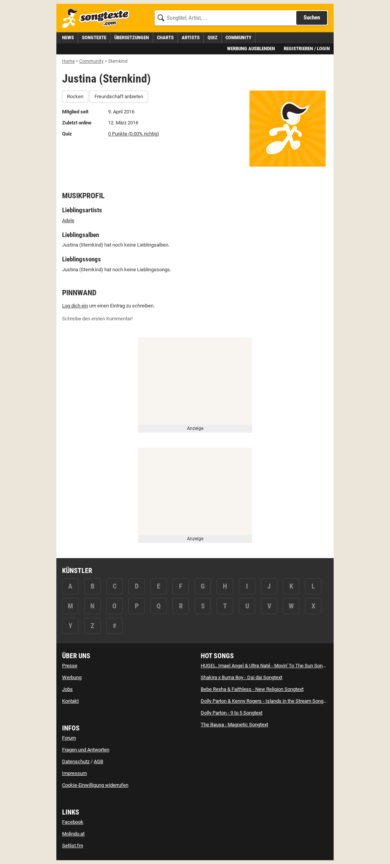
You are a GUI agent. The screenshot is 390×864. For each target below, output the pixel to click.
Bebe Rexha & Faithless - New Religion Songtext (252, 689)
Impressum (74, 773)
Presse (69, 665)
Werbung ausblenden (251, 48)
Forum (69, 738)
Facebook (72, 822)
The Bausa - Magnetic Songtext (234, 724)
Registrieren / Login (307, 48)
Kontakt (70, 701)
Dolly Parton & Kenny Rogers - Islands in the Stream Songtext (266, 701)
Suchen (312, 17)
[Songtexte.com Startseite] (98, 18)
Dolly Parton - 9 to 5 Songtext (231, 713)
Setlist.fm (72, 845)
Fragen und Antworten (85, 750)
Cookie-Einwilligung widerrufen (95, 785)
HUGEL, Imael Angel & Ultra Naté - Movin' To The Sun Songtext (267, 665)
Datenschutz (76, 761)
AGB (98, 761)
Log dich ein (75, 306)
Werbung (72, 677)
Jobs (67, 689)
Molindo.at (73, 834)
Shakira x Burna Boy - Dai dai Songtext (241, 677)
